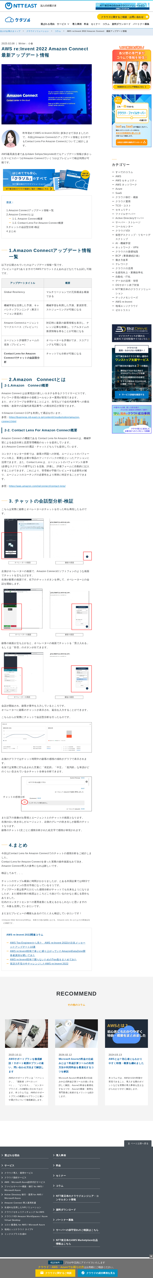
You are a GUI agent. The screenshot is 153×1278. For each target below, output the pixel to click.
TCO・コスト (123, 205)
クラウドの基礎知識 (126, 251)
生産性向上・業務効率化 (129, 272)
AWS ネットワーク (126, 184)
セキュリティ (123, 209)
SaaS (118, 193)
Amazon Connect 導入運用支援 (20, 1203)
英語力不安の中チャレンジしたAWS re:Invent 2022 (39, 963)
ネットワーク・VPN (127, 247)
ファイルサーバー (125, 214)
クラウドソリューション (37, 31)
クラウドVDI (122, 230)
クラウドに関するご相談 (58, 1273)
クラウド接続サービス (15, 1177)
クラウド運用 (123, 201)
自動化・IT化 (122, 276)
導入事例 (77, 24)
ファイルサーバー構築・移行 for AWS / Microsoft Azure (23, 1188)
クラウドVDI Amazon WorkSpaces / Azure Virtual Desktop (26, 1218)
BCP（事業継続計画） (128, 255)
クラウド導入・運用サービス (18, 1173)
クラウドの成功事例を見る (100, 1273)
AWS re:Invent (123, 301)
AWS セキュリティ (126, 180)
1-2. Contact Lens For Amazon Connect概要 (37, 223)
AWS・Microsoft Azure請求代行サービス (24, 1182)
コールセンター (124, 226)
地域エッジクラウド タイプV (18, 1229)
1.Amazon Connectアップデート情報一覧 (30, 210)
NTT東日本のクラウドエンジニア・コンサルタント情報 (77, 1198)
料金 (86, 24)
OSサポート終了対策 (127, 285)
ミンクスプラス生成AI (15, 1234)
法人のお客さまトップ (10, 31)
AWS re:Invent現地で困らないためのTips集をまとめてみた (43, 959)
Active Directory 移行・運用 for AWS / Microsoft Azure (23, 1196)
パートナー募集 (141, 24)
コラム (106, 24)
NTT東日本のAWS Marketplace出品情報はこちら (77, 1242)
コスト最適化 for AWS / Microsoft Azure (24, 1224)
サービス (61, 24)
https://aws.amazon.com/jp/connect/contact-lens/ (37, 486)
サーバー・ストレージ (128, 222)
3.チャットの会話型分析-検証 (23, 227)
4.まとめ (11, 231)
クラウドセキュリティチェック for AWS (24, 1212)
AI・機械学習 (123, 243)
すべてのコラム (124, 172)
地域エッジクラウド (126, 306)
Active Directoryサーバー (129, 218)
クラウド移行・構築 (126, 197)
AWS (118, 176)
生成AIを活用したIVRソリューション (22, 1207)
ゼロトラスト (123, 310)
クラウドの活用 (124, 268)
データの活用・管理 (126, 281)
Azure (118, 189)
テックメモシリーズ (126, 297)
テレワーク (121, 264)
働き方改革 (121, 260)
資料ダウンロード (121, 24)
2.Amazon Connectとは (20, 214)
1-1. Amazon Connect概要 (27, 218)
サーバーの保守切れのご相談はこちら (77, 1230)
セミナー (95, 24)
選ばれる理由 (48, 24)
